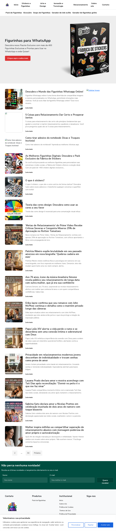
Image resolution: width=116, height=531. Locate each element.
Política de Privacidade (67, 514)
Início (16, 5)
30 (28, 453)
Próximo (37, 453)
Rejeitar (90, 525)
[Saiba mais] (93, 90)
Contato (105, 5)
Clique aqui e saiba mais (17, 58)
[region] (58, 523)
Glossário (27, 12)
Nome (4, 475)
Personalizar (75, 525)
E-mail (52, 475)
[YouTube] (92, 501)
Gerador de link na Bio (61, 12)
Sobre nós (63, 504)
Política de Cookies (66, 507)
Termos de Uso (65, 510)
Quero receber (105, 481)
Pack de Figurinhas (14, 12)
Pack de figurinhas (39, 500)
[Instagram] (88, 501)
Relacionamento (81, 5)
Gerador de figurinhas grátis (84, 12)
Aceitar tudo (105, 525)
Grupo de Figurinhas (41, 12)
